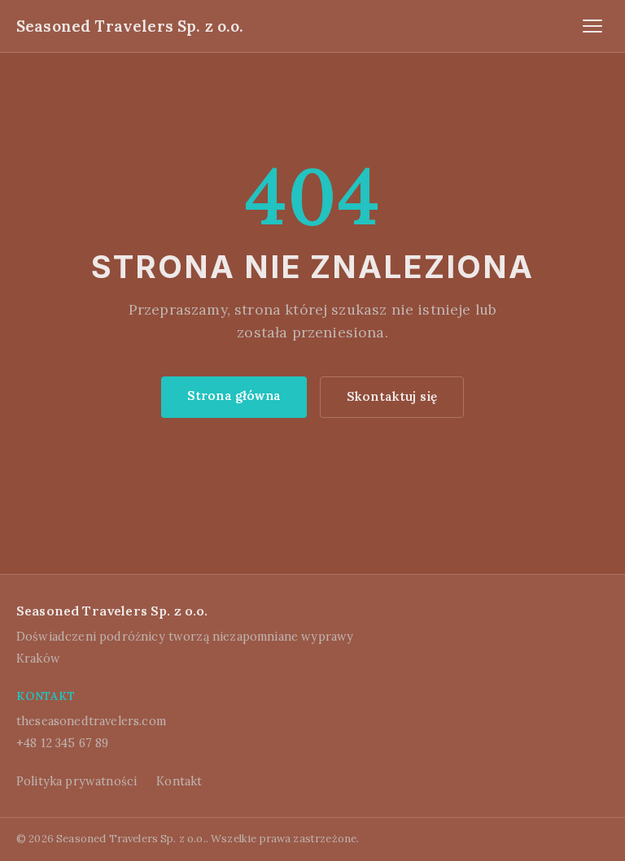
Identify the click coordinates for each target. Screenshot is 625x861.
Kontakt (179, 781)
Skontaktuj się (392, 396)
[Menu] (592, 26)
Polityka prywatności (76, 781)
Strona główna (234, 395)
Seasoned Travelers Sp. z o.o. (130, 26)
